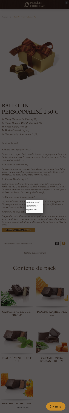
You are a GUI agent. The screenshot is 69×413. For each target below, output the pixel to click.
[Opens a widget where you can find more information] (55, 406)
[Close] (43, 200)
